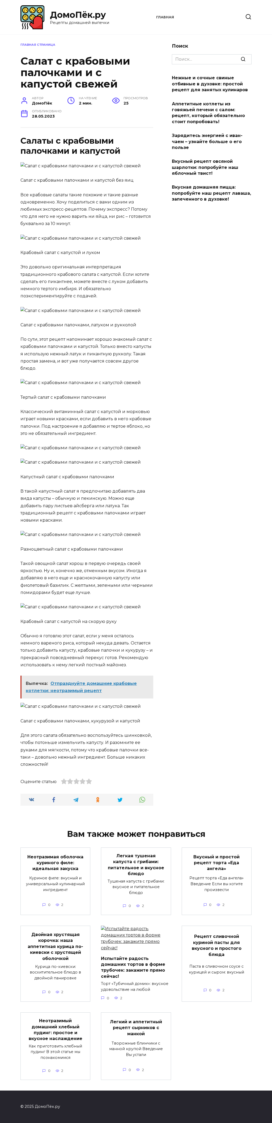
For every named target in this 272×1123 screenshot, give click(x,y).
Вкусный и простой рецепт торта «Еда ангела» (216, 862)
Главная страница (37, 45)
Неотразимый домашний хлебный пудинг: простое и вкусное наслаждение (55, 1029)
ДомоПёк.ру (78, 15)
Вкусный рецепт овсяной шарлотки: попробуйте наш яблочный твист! (205, 167)
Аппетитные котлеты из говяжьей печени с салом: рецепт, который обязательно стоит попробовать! (208, 112)
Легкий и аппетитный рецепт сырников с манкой (136, 1027)
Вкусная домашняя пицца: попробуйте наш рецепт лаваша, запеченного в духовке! (211, 193)
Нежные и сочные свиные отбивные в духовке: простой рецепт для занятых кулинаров (210, 83)
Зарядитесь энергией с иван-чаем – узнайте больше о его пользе (207, 141)
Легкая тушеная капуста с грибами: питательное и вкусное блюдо (136, 864)
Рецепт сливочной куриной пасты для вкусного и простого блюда (216, 945)
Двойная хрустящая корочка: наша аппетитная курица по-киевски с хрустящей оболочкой (55, 946)
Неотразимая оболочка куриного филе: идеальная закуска (55, 862)
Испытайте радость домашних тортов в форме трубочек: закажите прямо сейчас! (133, 967)
